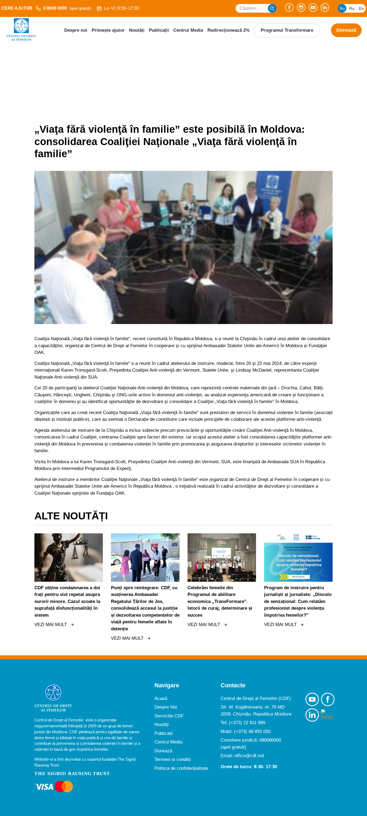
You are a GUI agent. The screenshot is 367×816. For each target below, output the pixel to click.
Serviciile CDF (169, 715)
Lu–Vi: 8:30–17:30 (121, 8)
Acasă (160, 698)
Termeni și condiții (172, 759)
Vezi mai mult (50, 624)
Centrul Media (188, 30)
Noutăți (137, 30)
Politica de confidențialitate (181, 768)
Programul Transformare (287, 30)
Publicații (159, 30)
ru (351, 8)
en (361, 8)
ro (342, 8)
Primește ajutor (108, 30)
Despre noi (75, 30)
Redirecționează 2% (228, 30)
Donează (346, 30)
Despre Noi (165, 707)
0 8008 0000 (67, 8)
